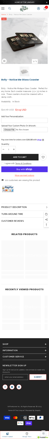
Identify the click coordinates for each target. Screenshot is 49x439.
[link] (12, 272)
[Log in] (38, 8)
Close (47, 3)
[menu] (2, 8)
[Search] (9, 8)
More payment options (24, 175)
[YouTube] (18, 386)
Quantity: (5, 144)
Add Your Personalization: (12, 116)
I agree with (10, 163)
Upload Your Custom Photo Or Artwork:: (18, 126)
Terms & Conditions (23, 163)
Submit (38, 377)
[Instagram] (12, 386)
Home (3, 14)
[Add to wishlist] (43, 157)
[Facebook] (5, 386)
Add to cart (20, 157)
